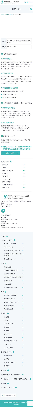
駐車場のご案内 (10, 153)
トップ (2, 14)
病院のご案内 (9, 14)
